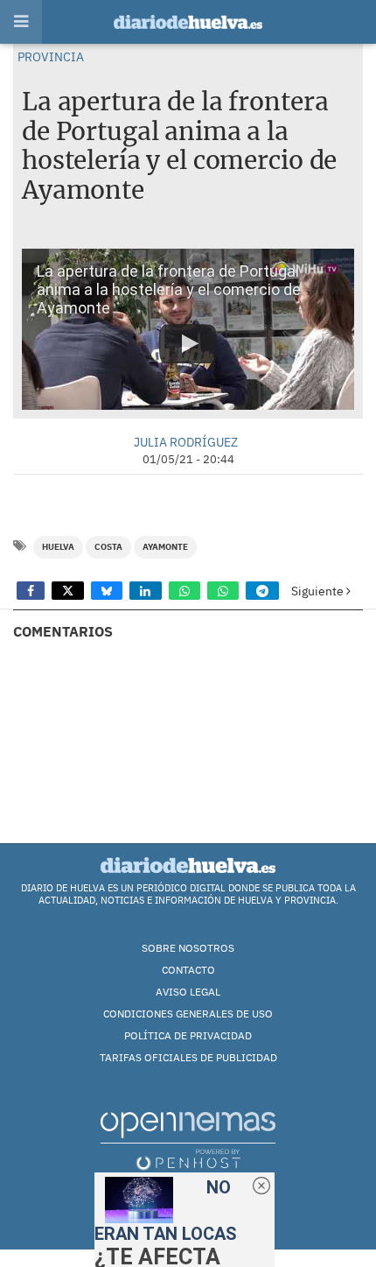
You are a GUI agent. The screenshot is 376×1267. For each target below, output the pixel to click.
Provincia (50, 57)
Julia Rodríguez (186, 441)
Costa (108, 547)
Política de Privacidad (188, 1035)
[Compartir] (31, 590)
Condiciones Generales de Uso (188, 1013)
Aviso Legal (188, 991)
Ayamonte (165, 547)
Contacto (188, 969)
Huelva (58, 547)
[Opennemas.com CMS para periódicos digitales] (188, 1139)
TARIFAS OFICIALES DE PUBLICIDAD (188, 1057)
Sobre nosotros (188, 947)
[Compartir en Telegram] (262, 590)
